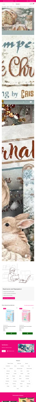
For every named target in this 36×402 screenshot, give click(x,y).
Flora (4, 368)
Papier (18, 6)
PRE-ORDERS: (4, 6)
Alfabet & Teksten (10, 363)
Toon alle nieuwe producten (28, 305)
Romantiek (27, 378)
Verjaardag (28, 383)
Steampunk (22, 381)
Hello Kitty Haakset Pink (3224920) (25, 326)
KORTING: (11, 6)
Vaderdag (14, 383)
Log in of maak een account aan (8, 298)
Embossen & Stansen (23, 6)
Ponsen (28, 6)
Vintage (8, 386)
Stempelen (34, 6)
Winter (28, 386)
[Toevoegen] (11, 333)
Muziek (8, 378)
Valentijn (21, 383)
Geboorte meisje (29, 368)
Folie (31, 6)
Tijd (29, 381)
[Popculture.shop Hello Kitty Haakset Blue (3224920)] (10, 316)
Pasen (14, 378)
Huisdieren (7, 373)
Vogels (21, 386)
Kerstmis (22, 373)
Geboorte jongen (19, 368)
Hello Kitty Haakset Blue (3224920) (9, 326)
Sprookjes (15, 381)
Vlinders (14, 386)
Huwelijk (15, 373)
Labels (28, 373)
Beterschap (19, 363)
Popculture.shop (5, 325)
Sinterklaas (7, 381)
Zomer (18, 388)
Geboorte (11, 368)
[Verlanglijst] (31, 4)
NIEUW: (8, 6)
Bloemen (26, 363)
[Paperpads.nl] (18, 4)
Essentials (15, 6)
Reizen (20, 378)
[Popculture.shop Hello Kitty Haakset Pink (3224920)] (26, 316)
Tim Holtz (6, 383)
